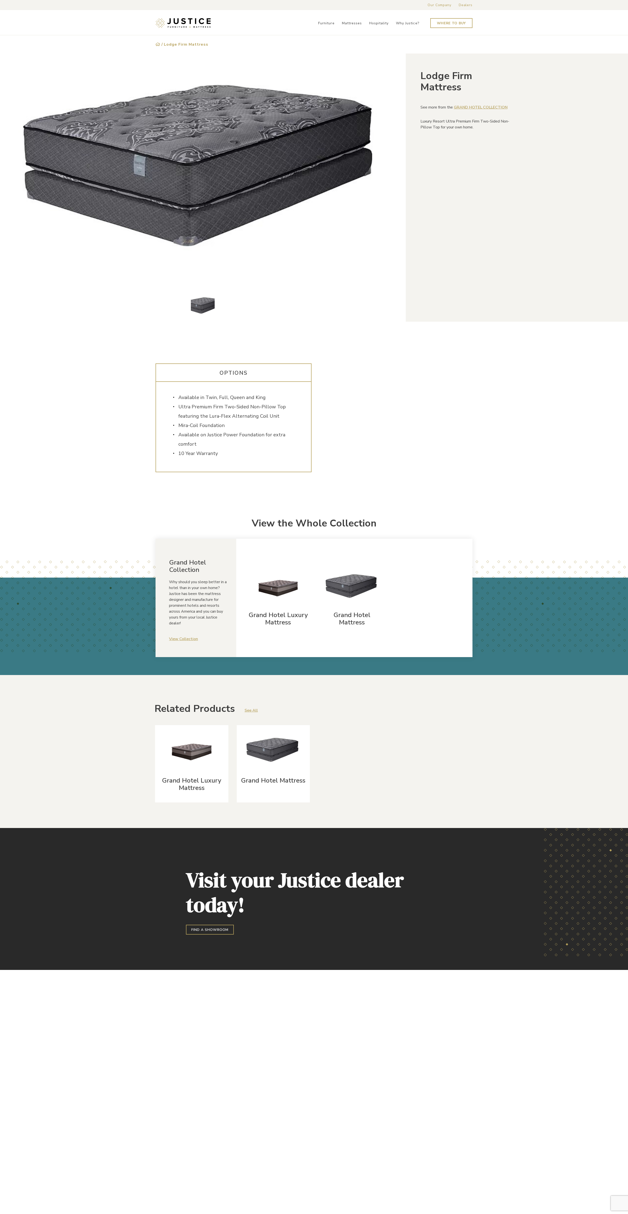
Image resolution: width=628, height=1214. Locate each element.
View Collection (183, 639)
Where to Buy (451, 23)
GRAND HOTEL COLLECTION (481, 107)
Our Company (439, 5)
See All (251, 710)
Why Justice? (407, 23)
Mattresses (352, 23)
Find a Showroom (209, 929)
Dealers (465, 5)
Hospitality (379, 23)
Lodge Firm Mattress (186, 44)
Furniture (326, 23)
